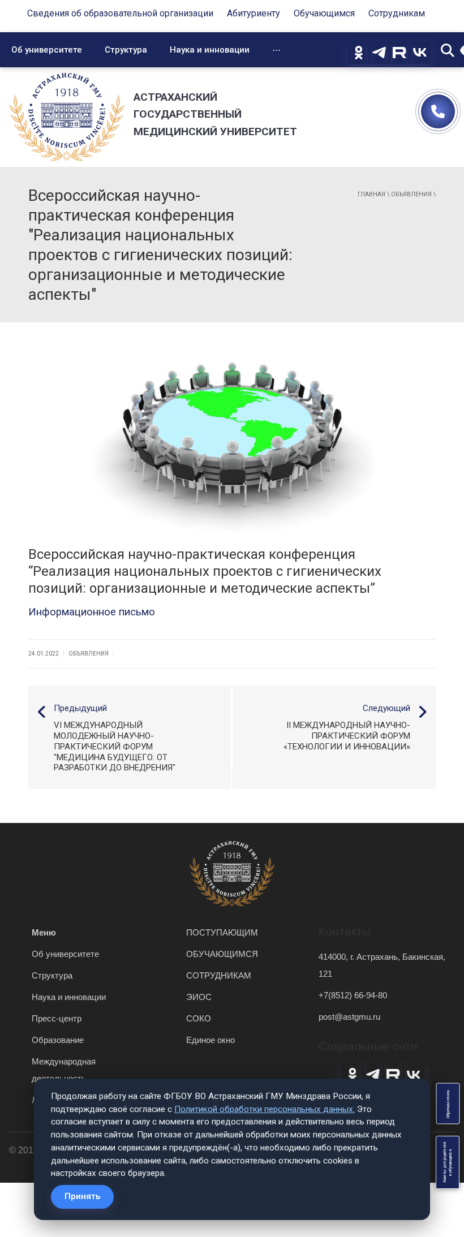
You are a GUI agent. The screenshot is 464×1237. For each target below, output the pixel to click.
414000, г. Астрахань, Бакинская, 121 (382, 965)
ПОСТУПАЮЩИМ (222, 932)
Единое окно (210, 1040)
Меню (44, 932)
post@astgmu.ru (349, 1017)
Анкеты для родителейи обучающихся (447, 1162)
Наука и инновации (210, 50)
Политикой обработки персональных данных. (264, 1109)
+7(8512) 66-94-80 (353, 995)
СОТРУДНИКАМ (218, 975)
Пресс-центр (56, 1018)
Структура (126, 50)
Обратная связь (447, 1103)
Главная (371, 194)
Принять (82, 1196)
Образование (58, 1040)
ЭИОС (199, 997)
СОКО (198, 1018)
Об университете (46, 50)
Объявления (411, 194)
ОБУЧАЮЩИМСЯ (222, 954)
